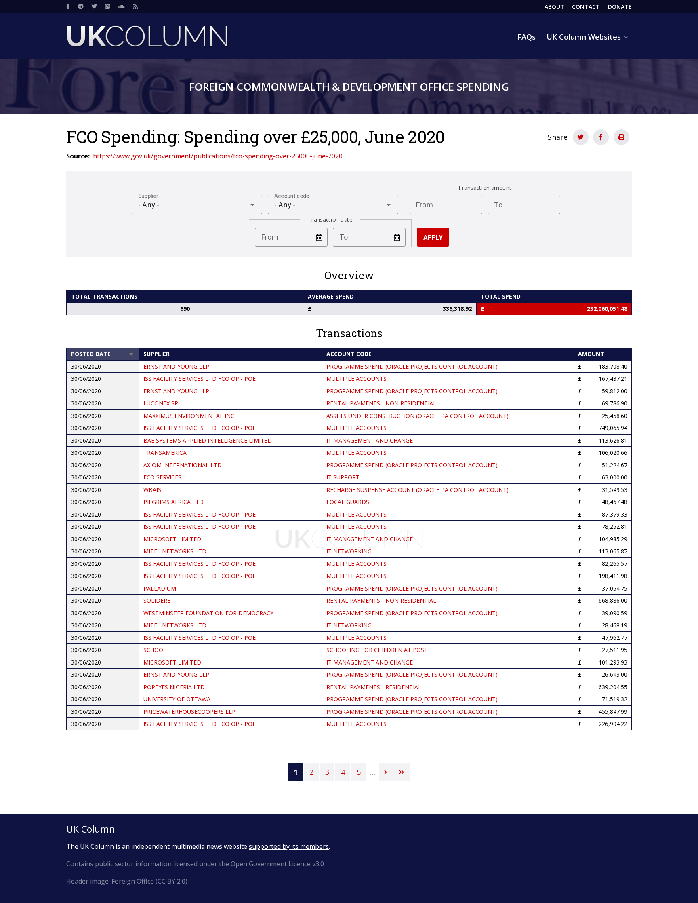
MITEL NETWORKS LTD (174, 551)
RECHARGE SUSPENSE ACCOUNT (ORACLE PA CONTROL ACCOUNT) (417, 490)
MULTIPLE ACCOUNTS (356, 378)
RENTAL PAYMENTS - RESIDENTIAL (373, 687)
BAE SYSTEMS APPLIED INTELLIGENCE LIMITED (207, 440)
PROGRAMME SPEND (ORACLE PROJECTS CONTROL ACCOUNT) (412, 366)
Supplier (156, 354)
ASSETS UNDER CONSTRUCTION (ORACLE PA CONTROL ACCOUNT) (417, 416)
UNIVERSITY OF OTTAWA (176, 699)
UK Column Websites (584, 37)
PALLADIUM (159, 588)
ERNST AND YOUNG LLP (176, 366)
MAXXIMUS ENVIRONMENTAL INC (188, 416)
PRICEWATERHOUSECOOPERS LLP (189, 711)
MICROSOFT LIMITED (172, 539)
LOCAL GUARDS (347, 502)
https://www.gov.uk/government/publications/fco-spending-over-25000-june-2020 (218, 156)
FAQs (526, 37)
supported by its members (289, 846)
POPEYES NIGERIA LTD (174, 687)
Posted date (103, 354)
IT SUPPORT (343, 477)
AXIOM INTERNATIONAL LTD (182, 465)
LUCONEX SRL (162, 403)
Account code (349, 354)
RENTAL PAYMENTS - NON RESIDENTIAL (381, 403)
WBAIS (152, 490)
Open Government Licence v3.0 (277, 863)
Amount (591, 354)
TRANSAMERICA (165, 452)
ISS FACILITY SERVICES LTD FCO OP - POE (199, 378)
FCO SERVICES (162, 477)
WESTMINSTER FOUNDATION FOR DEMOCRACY (208, 613)
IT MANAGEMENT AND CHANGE (369, 440)
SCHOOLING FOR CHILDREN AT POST (377, 650)
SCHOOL (154, 650)
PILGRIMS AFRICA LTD (173, 502)
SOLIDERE (156, 600)
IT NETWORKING (349, 551)
